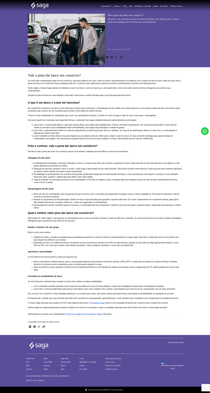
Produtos (117, 6)
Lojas (131, 6)
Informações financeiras (113, 358)
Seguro (46, 369)
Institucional (105, 6)
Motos (46, 358)
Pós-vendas (164, 6)
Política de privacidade (113, 365)
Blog (125, 6)
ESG (27, 362)
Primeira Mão (65, 362)
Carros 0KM (48, 362)
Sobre (28, 365)
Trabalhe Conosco (176, 6)
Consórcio (47, 365)
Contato (155, 6)
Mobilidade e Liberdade (143, 6)
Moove (63, 365)
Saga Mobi (64, 358)
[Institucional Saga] (40, 5)
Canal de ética (110, 362)
